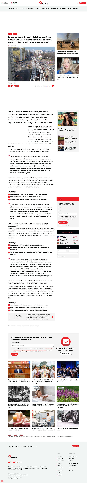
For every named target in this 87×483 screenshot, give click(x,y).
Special (76, 8)
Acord (70, 468)
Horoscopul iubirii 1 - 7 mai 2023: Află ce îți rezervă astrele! (25, 197)
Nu (60, 210)
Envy (20, 475)
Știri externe (29, 8)
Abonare (14, 354)
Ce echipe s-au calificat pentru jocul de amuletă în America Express (28, 305)
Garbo (17, 475)
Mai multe (65, 353)
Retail (23, 475)
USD (16, 2)
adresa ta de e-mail (15, 342)
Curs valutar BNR (73, 456)
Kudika (14, 475)
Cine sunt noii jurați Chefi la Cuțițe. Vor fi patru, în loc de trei (26, 245)
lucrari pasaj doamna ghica (34, 325)
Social (10, 33)
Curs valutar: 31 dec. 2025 (67, 232)
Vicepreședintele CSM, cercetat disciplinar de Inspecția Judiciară (27, 310)
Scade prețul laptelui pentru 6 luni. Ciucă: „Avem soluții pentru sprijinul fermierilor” (29, 248)
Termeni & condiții (73, 465)
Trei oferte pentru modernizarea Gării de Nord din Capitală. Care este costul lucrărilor (30, 253)
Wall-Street (10, 475)
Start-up (26, 475)
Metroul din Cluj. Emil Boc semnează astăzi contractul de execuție (27, 199)
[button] (77, 3)
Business (54, 8)
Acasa (9, 435)
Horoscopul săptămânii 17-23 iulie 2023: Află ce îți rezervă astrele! (27, 194)
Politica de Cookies (73, 463)
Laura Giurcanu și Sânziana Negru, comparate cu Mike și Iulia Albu (27, 307)
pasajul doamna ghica (25, 325)
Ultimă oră (11, 8)
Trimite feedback (63, 222)
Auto (69, 8)
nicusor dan (19, 325)
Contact (71, 470)
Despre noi (71, 458)
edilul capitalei (13, 325)
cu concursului (44, 350)
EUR (13, 2)
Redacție (71, 460)
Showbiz (37, 8)
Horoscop (63, 8)
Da (60, 207)
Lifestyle (45, 8)
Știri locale (20, 8)
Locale (15, 33)
